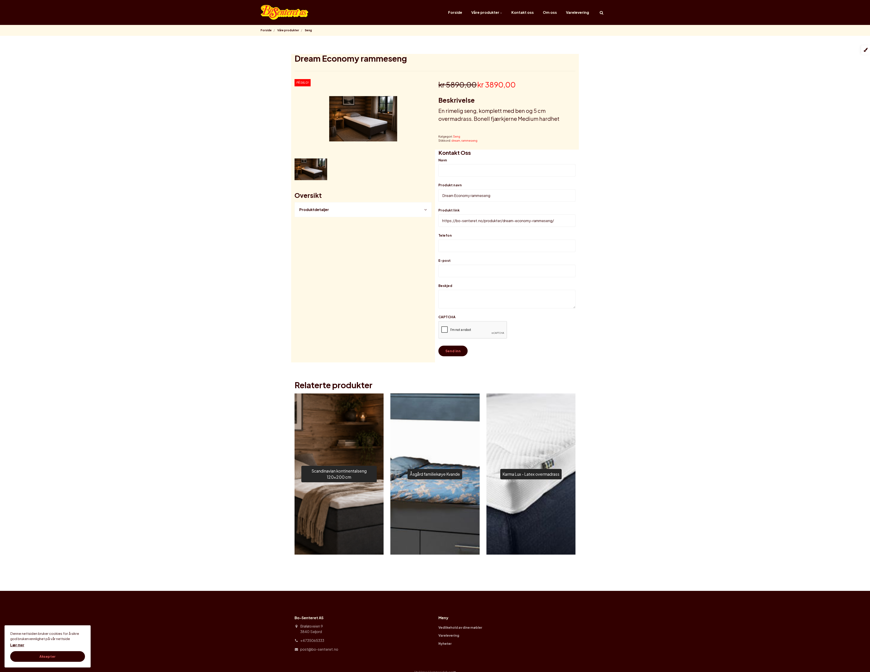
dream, (456, 140)
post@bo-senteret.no (319, 649)
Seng (456, 136)
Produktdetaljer (314, 209)
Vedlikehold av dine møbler (460, 627)
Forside (455, 12)
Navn (442, 160)
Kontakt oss (522, 12)
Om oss (550, 12)
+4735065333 (312, 640)
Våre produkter (485, 12)
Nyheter (445, 643)
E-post (444, 260)
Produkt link (448, 210)
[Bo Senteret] (285, 12)
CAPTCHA (446, 316)
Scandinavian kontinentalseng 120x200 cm (339, 473)
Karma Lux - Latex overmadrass (531, 474)
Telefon (445, 235)
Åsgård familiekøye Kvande (435, 474)
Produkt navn (450, 185)
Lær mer (17, 645)
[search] (601, 12)
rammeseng (469, 140)
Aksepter (47, 656)
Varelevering (577, 12)
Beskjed (445, 285)
